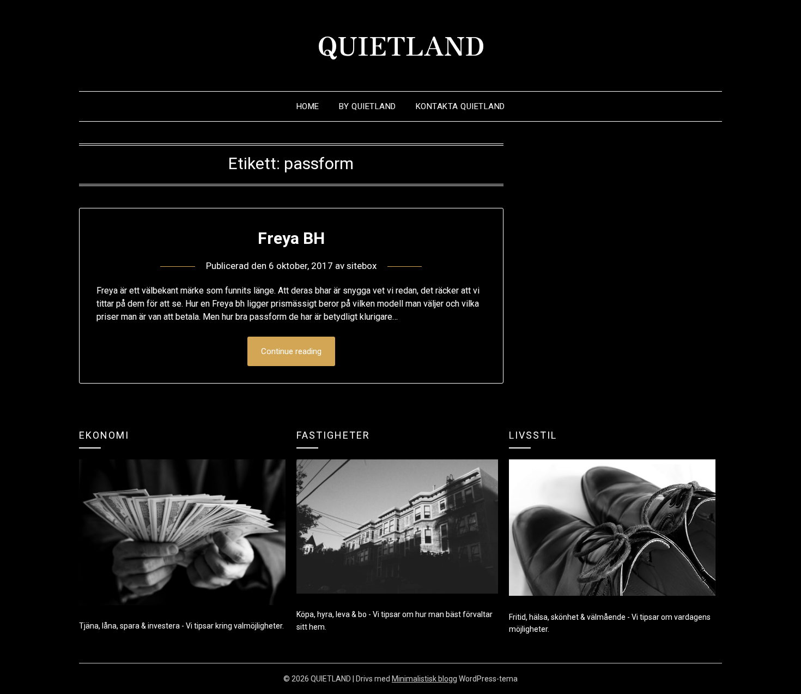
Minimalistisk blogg (424, 678)
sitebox (362, 265)
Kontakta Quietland (460, 106)
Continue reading (291, 351)
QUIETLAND (400, 44)
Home (307, 106)
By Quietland (367, 106)
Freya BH (291, 238)
